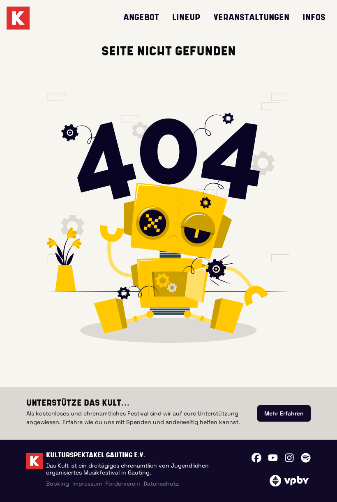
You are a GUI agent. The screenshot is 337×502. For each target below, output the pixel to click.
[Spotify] (306, 458)
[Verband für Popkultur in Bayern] (289, 480)
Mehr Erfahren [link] (284, 413)
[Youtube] (273, 458)
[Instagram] (289, 458)
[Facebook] (256, 458)
